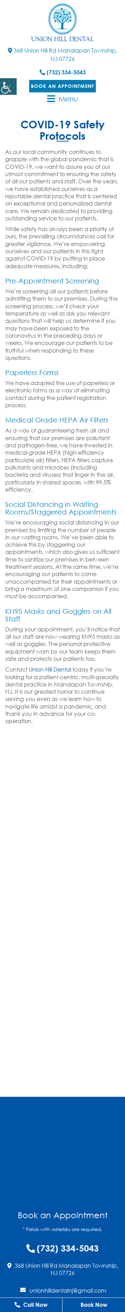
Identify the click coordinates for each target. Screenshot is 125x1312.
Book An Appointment (62, 86)
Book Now (94, 1304)
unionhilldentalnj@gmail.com (68, 1290)
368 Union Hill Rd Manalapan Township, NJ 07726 (64, 54)
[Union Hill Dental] (62, 22)
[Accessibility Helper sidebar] (8, 86)
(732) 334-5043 (65, 72)
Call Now (35, 1304)
